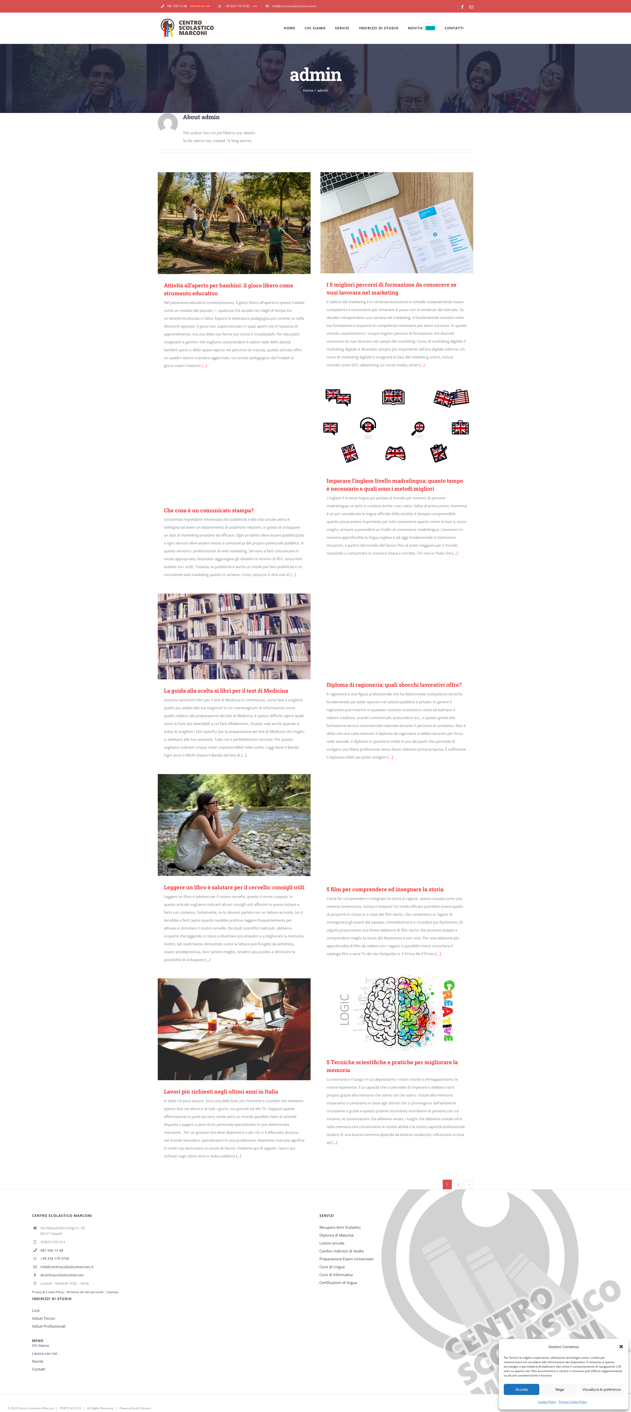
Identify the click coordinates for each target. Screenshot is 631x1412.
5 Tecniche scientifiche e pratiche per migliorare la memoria (389, 1011)
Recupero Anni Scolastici (340, 1227)
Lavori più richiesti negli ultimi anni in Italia (227, 1029)
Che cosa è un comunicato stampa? (227, 441)
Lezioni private (331, 1243)
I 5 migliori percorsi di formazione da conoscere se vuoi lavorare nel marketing (389, 222)
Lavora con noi (44, 1353)
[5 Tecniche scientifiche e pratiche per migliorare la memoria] (396, 1011)
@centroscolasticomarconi (62, 1275)
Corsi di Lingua (332, 1266)
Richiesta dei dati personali (85, 1292)
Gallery (241, 223)
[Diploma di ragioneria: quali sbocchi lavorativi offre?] (396, 623)
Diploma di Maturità (336, 1235)
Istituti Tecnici (43, 1318)
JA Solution (143, 1408)
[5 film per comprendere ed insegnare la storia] (396, 827)
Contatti (38, 1369)
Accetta (521, 1389)
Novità (37, 1361)
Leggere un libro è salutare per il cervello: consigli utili (227, 825)
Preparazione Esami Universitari (346, 1258)
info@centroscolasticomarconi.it (66, 1266)
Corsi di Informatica (336, 1274)
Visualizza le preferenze (601, 1389)
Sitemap (112, 1292)
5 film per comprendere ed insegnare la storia (389, 827)
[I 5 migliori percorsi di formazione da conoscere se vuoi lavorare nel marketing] (396, 223)
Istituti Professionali (49, 1326)
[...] (204, 365)
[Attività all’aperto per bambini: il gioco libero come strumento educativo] (234, 223)
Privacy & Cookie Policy (48, 1292)
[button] (621, 1346)
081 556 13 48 (51, 1250)
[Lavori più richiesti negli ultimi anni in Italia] (234, 1029)
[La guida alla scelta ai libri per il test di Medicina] (234, 637)
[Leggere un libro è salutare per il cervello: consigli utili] (234, 825)
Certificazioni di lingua (338, 1282)
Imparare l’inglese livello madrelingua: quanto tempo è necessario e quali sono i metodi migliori (389, 426)
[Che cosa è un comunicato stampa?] (234, 441)
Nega (559, 1389)
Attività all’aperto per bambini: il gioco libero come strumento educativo (227, 223)
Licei (36, 1310)
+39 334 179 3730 (54, 1258)
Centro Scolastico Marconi (36, 1408)
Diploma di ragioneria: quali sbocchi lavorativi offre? (389, 622)
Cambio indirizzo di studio (341, 1250)
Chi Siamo (40, 1345)
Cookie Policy (547, 1402)
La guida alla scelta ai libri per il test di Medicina (227, 636)
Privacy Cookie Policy (573, 1402)
